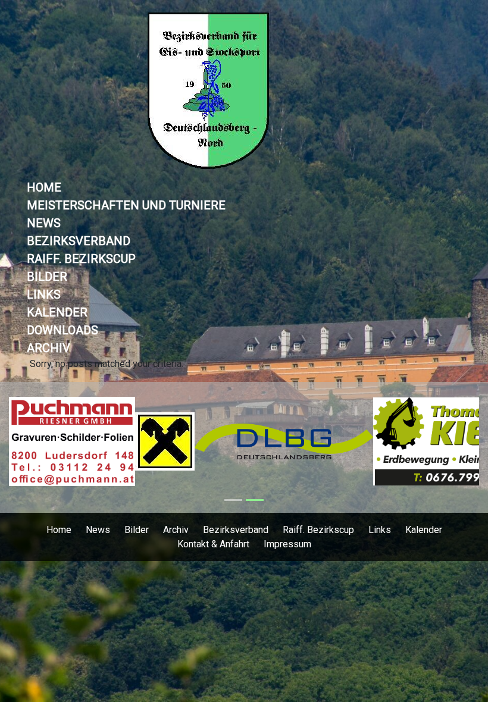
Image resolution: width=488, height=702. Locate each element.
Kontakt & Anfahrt (213, 544)
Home (44, 187)
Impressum (287, 544)
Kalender (57, 312)
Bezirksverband (78, 241)
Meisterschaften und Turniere (126, 205)
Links (44, 294)
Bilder (47, 276)
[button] (44, 447)
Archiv (48, 348)
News (44, 223)
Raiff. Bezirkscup (81, 259)
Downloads (62, 330)
